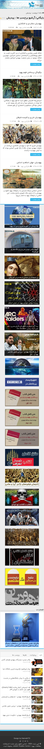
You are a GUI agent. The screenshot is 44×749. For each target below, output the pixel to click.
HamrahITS (26, 738)
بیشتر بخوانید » (36, 64)
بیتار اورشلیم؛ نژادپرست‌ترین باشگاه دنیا (16, 669)
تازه (40, 655)
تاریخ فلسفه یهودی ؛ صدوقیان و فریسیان (16, 696)
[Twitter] (25, 741)
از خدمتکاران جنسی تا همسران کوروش (23, 278)
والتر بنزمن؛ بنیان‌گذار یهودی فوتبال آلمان (16, 659)
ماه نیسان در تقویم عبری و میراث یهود (23, 226)
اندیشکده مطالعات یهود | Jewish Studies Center (22, 745)
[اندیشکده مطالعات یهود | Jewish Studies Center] (22, 4)
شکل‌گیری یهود (25, 76)
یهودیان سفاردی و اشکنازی (30, 24)
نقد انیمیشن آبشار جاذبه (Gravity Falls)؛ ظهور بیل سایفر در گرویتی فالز (16, 688)
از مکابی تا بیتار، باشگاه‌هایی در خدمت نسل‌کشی (16, 679)
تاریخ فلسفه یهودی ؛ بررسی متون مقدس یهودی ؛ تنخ (16, 707)
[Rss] (27, 741)
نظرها (25, 655)
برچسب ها (16, 655)
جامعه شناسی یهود (24, 27)
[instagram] (23, 741)
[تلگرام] (20, 741)
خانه (40, 13)
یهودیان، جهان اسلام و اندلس (29, 163)
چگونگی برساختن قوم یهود (30, 72)
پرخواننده (33, 655)
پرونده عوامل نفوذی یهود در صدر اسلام (23, 303)
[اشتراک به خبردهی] (0, 18)
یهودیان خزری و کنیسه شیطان (29, 118)
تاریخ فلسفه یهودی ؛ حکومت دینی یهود (16, 715)
